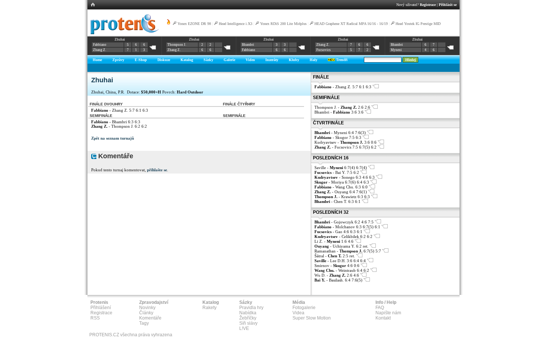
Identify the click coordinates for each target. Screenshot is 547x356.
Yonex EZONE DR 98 (194, 24)
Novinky (147, 307)
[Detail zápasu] (375, 87)
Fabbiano (99, 45)
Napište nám (388, 312)
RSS (95, 318)
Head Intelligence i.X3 (235, 24)
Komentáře (150, 318)
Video (250, 60)
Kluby (294, 60)
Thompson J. (176, 45)
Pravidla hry (251, 307)
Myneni (396, 50)
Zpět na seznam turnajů (112, 138)
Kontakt (383, 318)
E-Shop (141, 60)
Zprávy (118, 60)
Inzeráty (271, 60)
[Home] (123, 33)
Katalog (186, 60)
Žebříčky (247, 318)
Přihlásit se (448, 5)
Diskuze (163, 60)
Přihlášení (100, 307)
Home (97, 60)
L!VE (244, 328)
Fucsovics (323, 50)
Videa (298, 312)
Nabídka (247, 312)
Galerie (229, 60)
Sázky (208, 60)
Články (146, 312)
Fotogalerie (304, 307)
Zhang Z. (99, 50)
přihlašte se (157, 170)
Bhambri (248, 45)
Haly (313, 60)
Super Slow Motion (311, 318)
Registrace (428, 5)
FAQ (379, 307)
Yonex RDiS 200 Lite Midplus (283, 24)
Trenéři (341, 60)
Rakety (209, 307)
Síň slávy (248, 323)
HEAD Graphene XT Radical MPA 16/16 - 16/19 (351, 24)
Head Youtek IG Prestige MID (418, 24)
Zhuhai (120, 39)
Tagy (144, 323)
